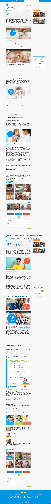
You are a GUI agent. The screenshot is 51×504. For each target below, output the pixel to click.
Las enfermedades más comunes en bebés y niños (13, 203)
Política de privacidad (21, 494)
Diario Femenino (31, 500)
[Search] (38, 1)
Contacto (31, 494)
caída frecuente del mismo (19, 120)
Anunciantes (34, 494)
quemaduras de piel (26, 166)
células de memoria (14, 65)
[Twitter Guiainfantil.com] (40, 67)
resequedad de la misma (15, 114)
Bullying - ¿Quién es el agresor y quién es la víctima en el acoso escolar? (42, 21)
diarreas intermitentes (24, 107)
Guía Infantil (25, 500)
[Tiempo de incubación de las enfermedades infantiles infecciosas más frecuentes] (10, 199)
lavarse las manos (22, 250)
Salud (7, 4)
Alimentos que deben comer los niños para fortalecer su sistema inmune (10, 190)
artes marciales (13, 163)
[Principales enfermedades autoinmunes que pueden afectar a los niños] (27, 468)
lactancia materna (12, 345)
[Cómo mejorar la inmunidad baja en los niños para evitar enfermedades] (27, 459)
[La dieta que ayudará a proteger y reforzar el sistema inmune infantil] (19, 468)
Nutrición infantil (25, 188)
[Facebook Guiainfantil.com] (35, 67)
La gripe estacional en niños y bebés (15, 112)
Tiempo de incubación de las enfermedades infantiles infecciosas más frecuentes (10, 198)
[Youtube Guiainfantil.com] (42, 67)
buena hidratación (19, 396)
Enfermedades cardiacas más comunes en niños (27, 198)
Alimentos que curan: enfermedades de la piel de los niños (19, 433)
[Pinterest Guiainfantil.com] (37, 67)
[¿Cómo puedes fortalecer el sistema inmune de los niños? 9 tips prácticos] (19, 191)
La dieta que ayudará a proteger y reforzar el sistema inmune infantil (18, 467)
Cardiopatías (25, 197)
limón (13, 411)
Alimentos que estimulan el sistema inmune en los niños (27, 190)
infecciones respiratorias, (25, 328)
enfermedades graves (9, 149)
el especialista (23, 331)
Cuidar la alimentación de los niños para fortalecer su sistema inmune (10, 466)
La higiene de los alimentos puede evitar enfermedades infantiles (18, 199)
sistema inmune (9, 40)
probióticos (20, 176)
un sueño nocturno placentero (10, 169)
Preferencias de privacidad (39, 292)
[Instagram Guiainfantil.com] (39, 67)
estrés (12, 351)
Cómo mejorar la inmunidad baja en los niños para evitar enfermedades (26, 458)
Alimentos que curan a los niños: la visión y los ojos (18, 427)
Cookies (16, 494)
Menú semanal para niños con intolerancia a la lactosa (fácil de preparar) (36, 21)
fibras (22, 393)
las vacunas (15, 82)
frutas (26, 155)
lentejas (12, 405)
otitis (21, 105)
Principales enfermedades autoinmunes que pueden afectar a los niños (26, 466)
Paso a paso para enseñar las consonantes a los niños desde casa (42, 16)
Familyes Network (20, 500)
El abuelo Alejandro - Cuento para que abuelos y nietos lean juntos (36, 15)
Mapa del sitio (39, 494)
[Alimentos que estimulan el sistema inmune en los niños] (27, 191)
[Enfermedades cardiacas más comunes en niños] (27, 199)
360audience (27, 502)
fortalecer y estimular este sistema (25, 125)
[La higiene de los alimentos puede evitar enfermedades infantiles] (19, 199)
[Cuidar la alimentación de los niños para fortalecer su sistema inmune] (10, 468)
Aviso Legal (26, 494)
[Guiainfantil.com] (15, 1)
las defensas (26, 20)
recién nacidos (13, 77)
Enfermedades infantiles (25, 178)
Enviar (29, 228)
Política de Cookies (37, 63)
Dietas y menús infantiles (24, 446)
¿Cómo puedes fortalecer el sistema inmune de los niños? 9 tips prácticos (18, 190)
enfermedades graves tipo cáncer (11, 347)
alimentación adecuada (11, 389)
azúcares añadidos (26, 171)
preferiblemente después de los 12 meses (13, 408)
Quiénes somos (11, 494)
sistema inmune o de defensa (11, 271)
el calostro (7, 144)
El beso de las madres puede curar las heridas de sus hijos (19, 439)
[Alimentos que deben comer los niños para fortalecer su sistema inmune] (10, 191)
